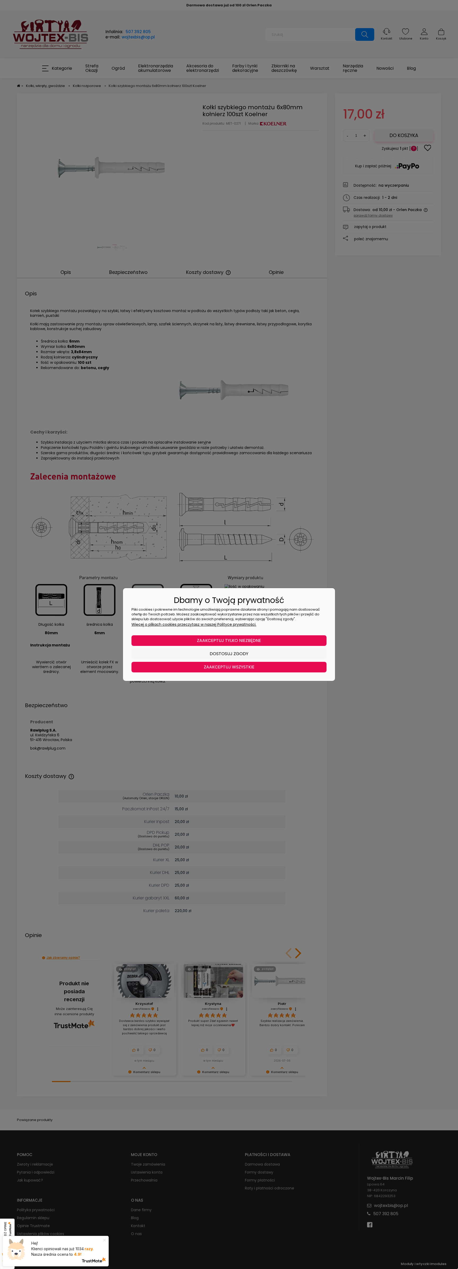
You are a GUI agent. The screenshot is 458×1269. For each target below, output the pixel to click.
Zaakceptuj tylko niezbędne (229, 640)
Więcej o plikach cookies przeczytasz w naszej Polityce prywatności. (193, 624)
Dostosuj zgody (229, 654)
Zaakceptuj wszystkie (229, 667)
